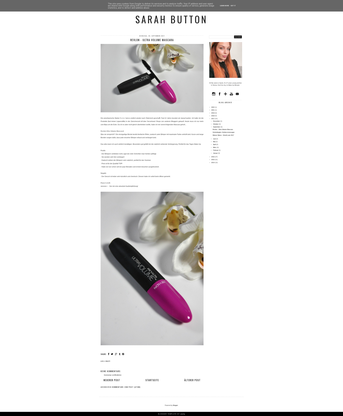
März (215, 147)
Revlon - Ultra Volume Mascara (223, 129)
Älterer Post (192, 380)
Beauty (108, 361)
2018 (213, 116)
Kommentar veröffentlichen (112, 375)
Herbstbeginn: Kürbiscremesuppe (223, 132)
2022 (213, 107)
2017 (213, 118)
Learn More (224, 6)
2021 (213, 110)
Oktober (216, 124)
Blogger (175, 405)
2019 (213, 113)
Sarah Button (171, 19)
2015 (213, 159)
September (217, 127)
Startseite (152, 380)
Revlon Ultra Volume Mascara (112, 131)
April (214, 144)
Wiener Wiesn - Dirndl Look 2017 (223, 135)
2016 (213, 157)
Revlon (122, 118)
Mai (214, 141)
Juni (214, 139)
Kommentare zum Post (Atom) (126, 387)
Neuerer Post (112, 380)
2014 (213, 162)
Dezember (216, 121)
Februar (216, 150)
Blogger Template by (171, 414)
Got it (233, 6)
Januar (215, 153)
